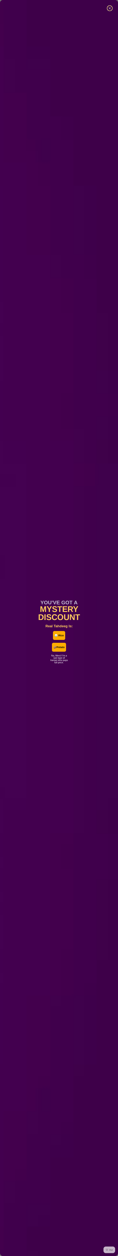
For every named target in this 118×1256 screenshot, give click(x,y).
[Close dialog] (109, 8)
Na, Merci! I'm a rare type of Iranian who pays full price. (59, 655)
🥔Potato (59, 647)
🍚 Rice (59, 635)
